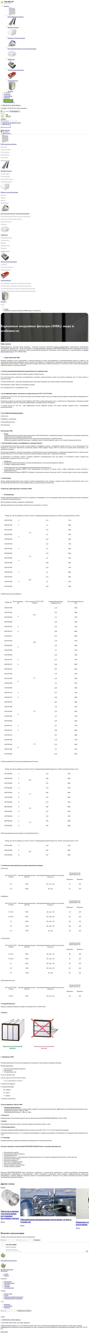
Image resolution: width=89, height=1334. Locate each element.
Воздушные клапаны (7, 267)
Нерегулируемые (6, 149)
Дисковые (4, 224)
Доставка (7, 1286)
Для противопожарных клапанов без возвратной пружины (18, 291)
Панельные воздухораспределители (11, 219)
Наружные (4, 147)
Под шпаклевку (5, 176)
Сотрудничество (9, 102)
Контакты (7, 97)
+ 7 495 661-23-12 (6, 122)
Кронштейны (5, 203)
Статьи (6, 309)
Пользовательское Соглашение (13, 1298)
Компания (7, 94)
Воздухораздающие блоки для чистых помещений (15, 216)
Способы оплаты (9, 1283)
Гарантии (7, 1284)
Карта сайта (4, 1332)
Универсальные (5, 245)
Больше (3, 1187)
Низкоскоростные (6, 221)
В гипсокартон (5, 174)
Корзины (3, 195)
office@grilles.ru (16, 105)
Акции (6, 1274)
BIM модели (8, 100)
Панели (3, 200)
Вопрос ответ (8, 1294)
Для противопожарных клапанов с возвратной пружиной (18, 288)
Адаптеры (4, 264)
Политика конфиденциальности (13, 1297)
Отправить (37, 1240)
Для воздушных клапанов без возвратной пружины (16, 286)
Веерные (3, 243)
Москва (7, 93)
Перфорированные (6, 237)
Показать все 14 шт (5, 160)
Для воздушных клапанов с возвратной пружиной (16, 283)
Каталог (6, 6)
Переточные (4, 157)
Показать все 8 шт (5, 251)
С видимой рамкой (6, 181)
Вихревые (4, 248)
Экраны (3, 197)
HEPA (2, 304)
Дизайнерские (5, 240)
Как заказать (8, 1281)
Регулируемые (5, 152)
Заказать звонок (16, 122)
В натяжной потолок (7, 179)
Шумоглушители (6, 270)
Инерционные (5, 155)
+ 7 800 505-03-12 (6, 105)
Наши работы (8, 96)
